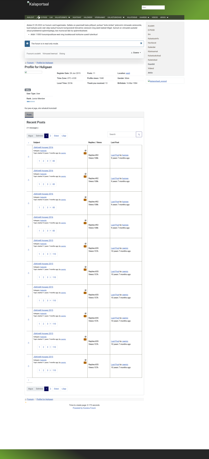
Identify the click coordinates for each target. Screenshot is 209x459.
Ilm (51, 17)
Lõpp (64, 136)
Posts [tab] (29, 115)
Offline (28, 90)
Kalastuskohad (115, 17)
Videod (155, 17)
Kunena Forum (89, 408)
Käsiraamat (100, 17)
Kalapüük (43, 151)
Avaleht (30, 17)
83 (54, 161)
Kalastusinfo (61, 17)
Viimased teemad (50, 53)
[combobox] (153, 7)
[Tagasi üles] (204, 454)
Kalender (88, 17)
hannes (125, 155)
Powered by (78, 408)
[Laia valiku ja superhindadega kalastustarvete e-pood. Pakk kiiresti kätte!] (157, 81)
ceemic (63, 153)
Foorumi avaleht (34, 53)
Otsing (62, 53)
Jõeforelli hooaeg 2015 (43, 240)
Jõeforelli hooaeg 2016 (43, 147)
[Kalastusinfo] (68, 17)
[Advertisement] (84, 428)
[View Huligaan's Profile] (33, 79)
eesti (128, 73)
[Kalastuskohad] (123, 17)
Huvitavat (77, 17)
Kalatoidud (132, 17)
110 (54, 254)
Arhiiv (163, 17)
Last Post (115, 155)
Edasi (56, 136)
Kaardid (143, 17)
